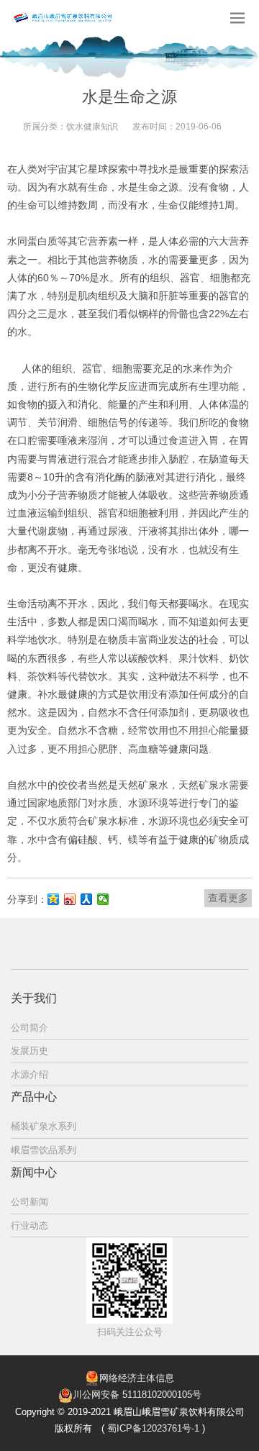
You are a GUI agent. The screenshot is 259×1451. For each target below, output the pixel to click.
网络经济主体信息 (136, 1378)
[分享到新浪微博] (70, 899)
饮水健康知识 (92, 127)
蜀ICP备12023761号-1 (153, 1428)
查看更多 (228, 898)
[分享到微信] (103, 899)
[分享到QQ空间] (53, 899)
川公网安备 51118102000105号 (137, 1394)
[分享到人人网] (87, 899)
